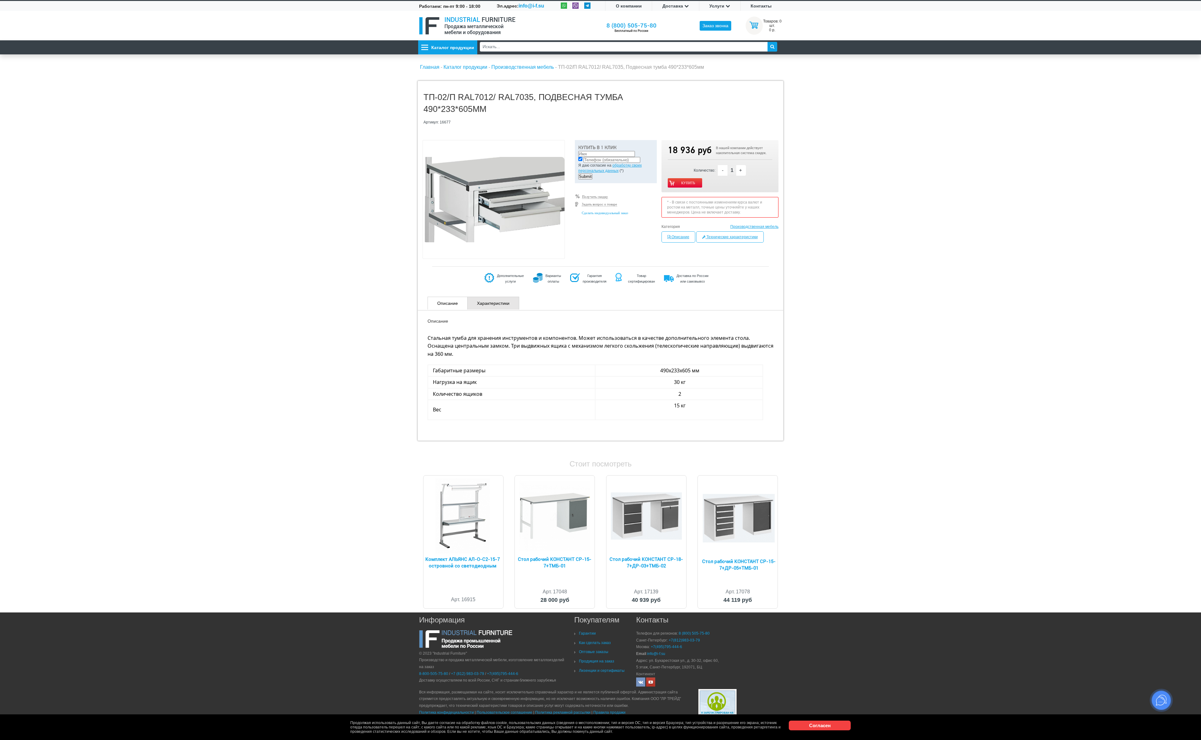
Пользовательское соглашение (504, 712)
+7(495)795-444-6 (502, 674)
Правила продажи (609, 712)
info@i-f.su (531, 5)
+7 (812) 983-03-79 (467, 674)
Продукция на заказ (596, 661)
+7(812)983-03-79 (684, 640)
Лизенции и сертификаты (602, 670)
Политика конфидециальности (446, 712)
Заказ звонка (715, 25)
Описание (680, 237)
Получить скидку (595, 197)
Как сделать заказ (595, 643)
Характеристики (493, 303)
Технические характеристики (732, 237)
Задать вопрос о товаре (599, 204)
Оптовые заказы (593, 652)
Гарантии (587, 633)
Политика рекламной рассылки (562, 712)
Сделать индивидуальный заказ (605, 213)
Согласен (820, 725)
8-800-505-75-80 (433, 674)
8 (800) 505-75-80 (631, 25)
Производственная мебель (754, 226)
